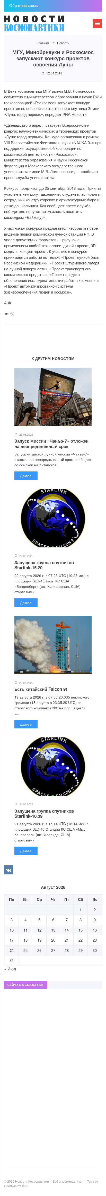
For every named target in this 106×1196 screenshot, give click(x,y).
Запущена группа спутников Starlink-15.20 (44, 565)
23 (95, 940)
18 (25, 940)
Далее (26, 475)
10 (12, 930)
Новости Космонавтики (42, 25)
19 (39, 940)
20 (53, 940)
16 (95, 930)
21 (67, 940)
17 (12, 940)
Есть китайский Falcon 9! (40, 689)
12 (39, 930)
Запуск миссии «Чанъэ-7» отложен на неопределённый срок (51, 443)
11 (25, 930)
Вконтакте (8, 869)
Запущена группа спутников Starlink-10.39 (44, 813)
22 (80, 940)
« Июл (10, 969)
